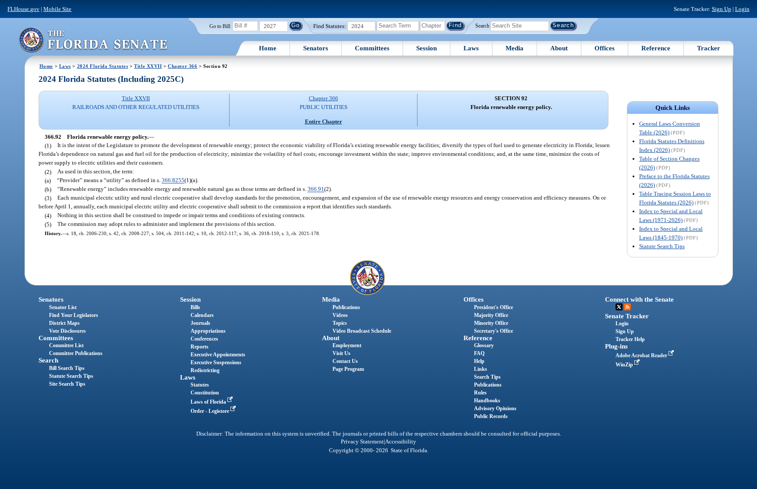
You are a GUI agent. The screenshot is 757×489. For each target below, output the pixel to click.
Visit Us (341, 353)
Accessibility (400, 442)
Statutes (200, 385)
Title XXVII (148, 66)
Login (742, 9)
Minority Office (491, 323)
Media (515, 48)
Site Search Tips (67, 384)
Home (267, 48)
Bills (195, 307)
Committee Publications (76, 353)
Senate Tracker (627, 316)
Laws (471, 48)
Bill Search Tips (67, 368)
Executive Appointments (218, 355)
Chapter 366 (182, 66)
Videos (340, 315)
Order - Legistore (210, 411)
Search (482, 25)
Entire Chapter (323, 121)
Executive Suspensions (216, 362)
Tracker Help (630, 339)
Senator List (63, 307)
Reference (655, 48)
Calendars (202, 315)
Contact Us (345, 361)
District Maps (64, 323)
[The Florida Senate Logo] (92, 40)
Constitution (205, 393)
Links (480, 369)
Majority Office (491, 315)
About (559, 48)
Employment (347, 345)
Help (479, 361)
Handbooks (487, 401)
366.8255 (173, 180)
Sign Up (721, 9)
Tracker (708, 48)
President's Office (493, 307)
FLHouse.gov (23, 9)
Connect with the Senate (639, 299)
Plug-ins (616, 346)
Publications (346, 307)
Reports (200, 347)
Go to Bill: (220, 26)
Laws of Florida (209, 402)
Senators (315, 48)
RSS (627, 306)
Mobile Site (57, 9)
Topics (340, 323)
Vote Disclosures (67, 331)
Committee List (66, 345)
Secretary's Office (493, 331)
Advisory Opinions (495, 408)
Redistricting (205, 370)
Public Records (491, 416)
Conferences (204, 339)
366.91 (316, 189)
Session (426, 48)
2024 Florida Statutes (102, 66)
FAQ (479, 353)
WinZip (625, 365)
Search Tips (487, 377)
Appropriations (208, 331)
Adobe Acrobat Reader (642, 355)
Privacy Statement (362, 442)
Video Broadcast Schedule (362, 331)
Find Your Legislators (73, 315)
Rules (480, 393)
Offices (604, 48)
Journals (200, 323)
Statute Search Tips (662, 246)
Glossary (484, 345)
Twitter (619, 306)
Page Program (348, 369)
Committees (372, 48)
